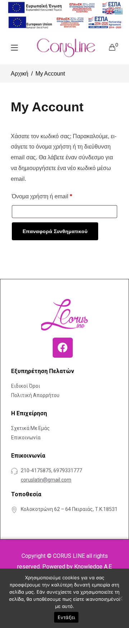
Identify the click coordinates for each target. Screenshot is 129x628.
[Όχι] (120, 598)
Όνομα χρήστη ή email (42, 195)
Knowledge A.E (93, 566)
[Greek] (119, 11)
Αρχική (19, 74)
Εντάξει (66, 617)
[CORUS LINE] (65, 47)
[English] (109, 11)
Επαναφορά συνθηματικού (55, 231)
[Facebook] (63, 348)
